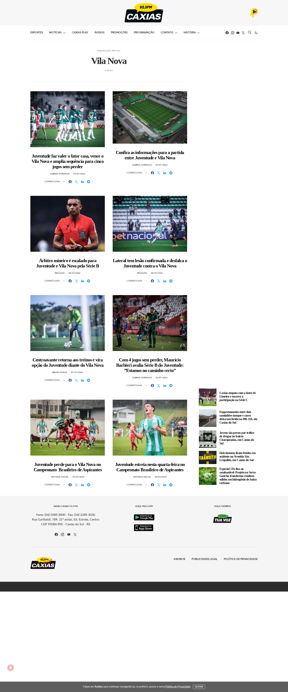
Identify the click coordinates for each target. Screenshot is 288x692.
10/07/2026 (79, 174)
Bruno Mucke (59, 372)
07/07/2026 (77, 372)
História (190, 32)
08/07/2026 (75, 273)
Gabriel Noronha (60, 174)
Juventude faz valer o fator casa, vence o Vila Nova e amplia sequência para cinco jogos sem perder (68, 161)
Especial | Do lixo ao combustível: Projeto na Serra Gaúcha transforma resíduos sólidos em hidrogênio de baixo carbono (237, 476)
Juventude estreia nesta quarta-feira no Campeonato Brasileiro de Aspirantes (150, 467)
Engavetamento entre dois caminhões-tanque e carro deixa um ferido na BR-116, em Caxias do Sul (238, 417)
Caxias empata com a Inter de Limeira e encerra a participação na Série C (237, 396)
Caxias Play (80, 32)
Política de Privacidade (241, 559)
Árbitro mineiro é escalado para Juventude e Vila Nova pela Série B (67, 263)
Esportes (36, 32)
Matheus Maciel (60, 477)
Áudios (99, 32)
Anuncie (179, 559)
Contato (167, 32)
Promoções (119, 32)
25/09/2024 (78, 477)
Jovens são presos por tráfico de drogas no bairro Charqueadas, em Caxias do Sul (236, 438)
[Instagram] (232, 32)
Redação (60, 273)
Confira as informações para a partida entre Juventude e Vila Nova (150, 155)
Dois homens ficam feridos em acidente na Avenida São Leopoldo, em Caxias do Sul (237, 456)
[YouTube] (237, 32)
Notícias (55, 32)
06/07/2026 (162, 378)
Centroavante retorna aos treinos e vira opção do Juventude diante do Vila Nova (67, 362)
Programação (144, 32)
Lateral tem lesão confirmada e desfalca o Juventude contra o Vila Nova (150, 263)
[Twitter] (243, 32)
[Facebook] (227, 32)
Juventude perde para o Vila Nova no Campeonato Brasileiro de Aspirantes (68, 467)
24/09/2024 (161, 477)
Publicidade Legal (204, 559)
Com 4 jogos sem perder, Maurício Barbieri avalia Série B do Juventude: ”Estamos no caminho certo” (150, 365)
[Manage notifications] (10, 668)
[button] (256, 32)
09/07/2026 (162, 165)
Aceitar (199, 687)
